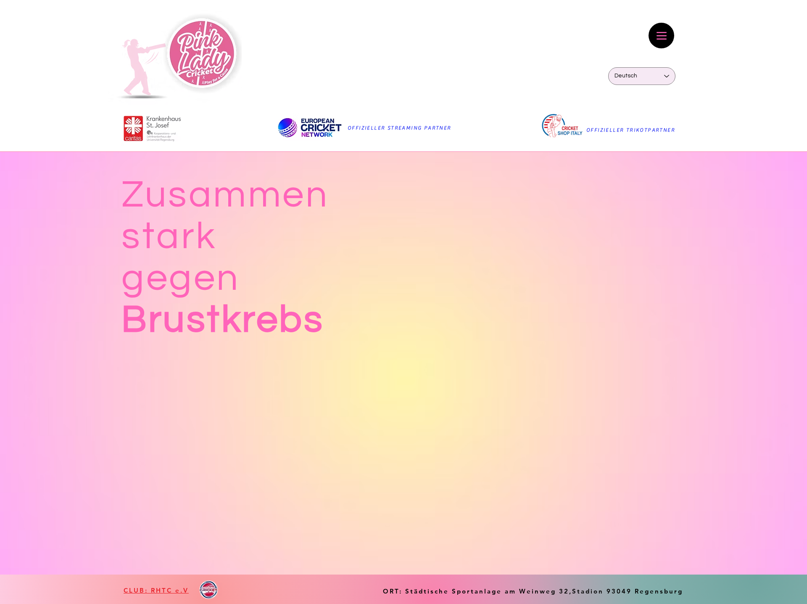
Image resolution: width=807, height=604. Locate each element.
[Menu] (661, 35)
